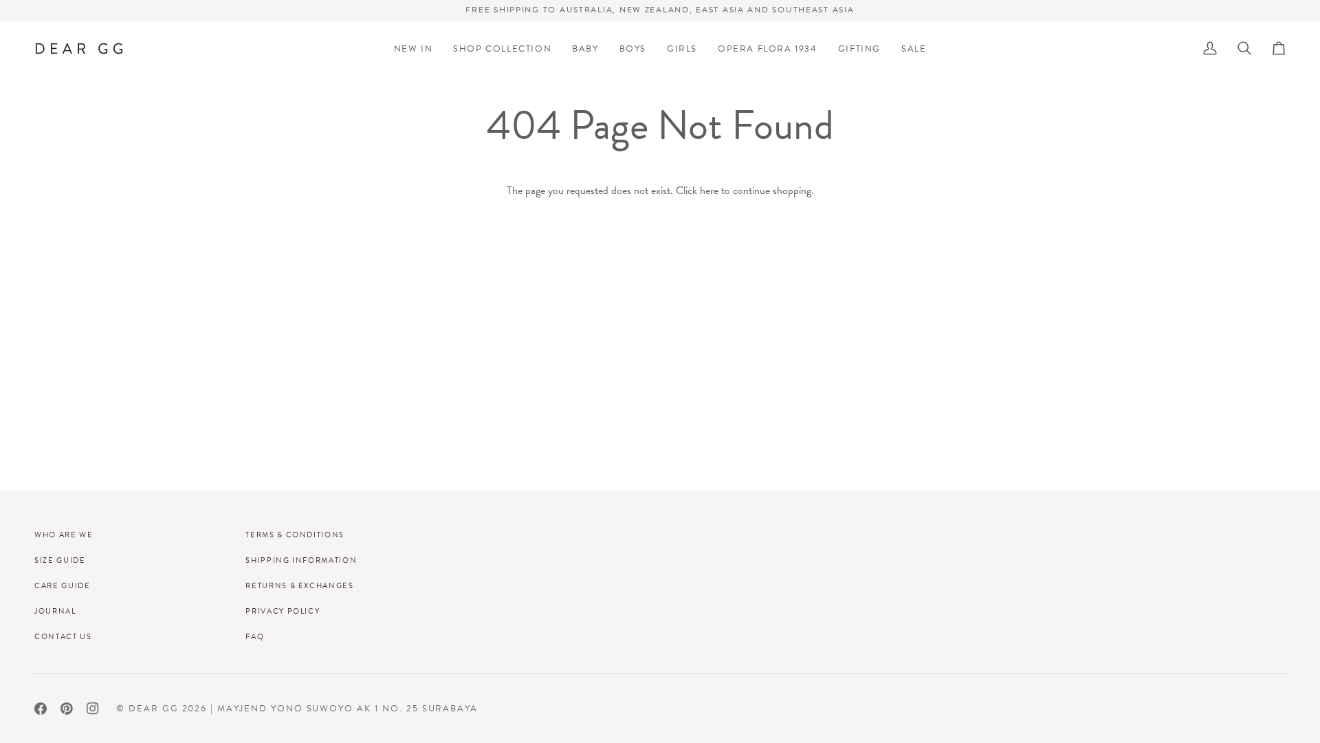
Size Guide (60, 560)
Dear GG (154, 708)
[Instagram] (93, 708)
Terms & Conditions (294, 534)
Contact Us (63, 636)
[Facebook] (40, 708)
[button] (502, 48)
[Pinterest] (66, 708)
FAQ (254, 636)
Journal (55, 610)
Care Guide (62, 585)
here (709, 190)
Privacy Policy (282, 610)
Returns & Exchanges (299, 585)
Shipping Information (301, 560)
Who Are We (64, 534)
